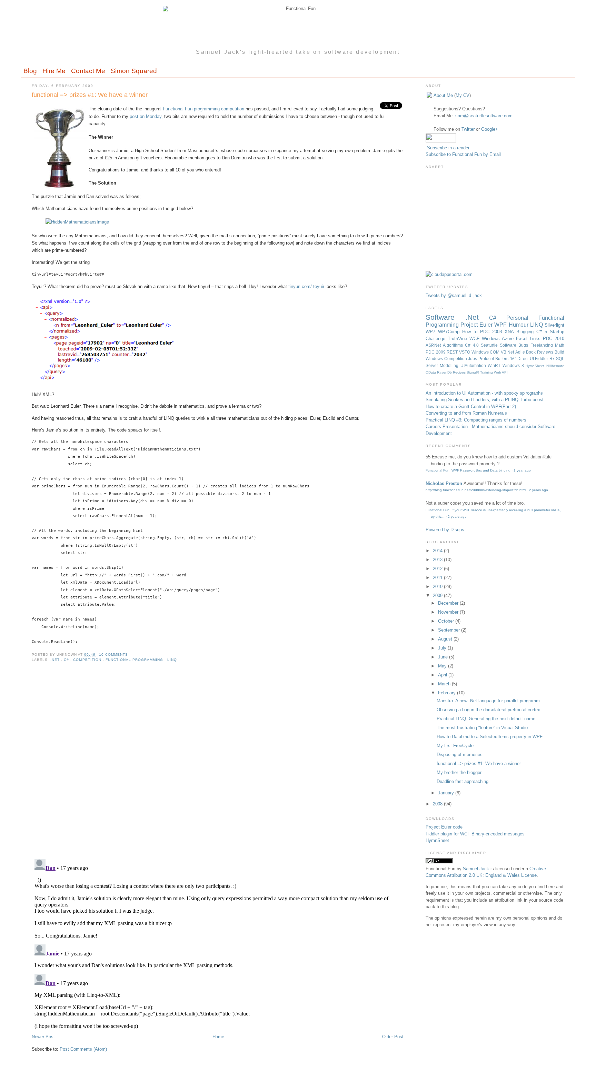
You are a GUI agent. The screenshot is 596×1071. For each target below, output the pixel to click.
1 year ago (522, 470)
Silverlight (554, 325)
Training (487, 372)
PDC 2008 (492, 331)
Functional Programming (135, 660)
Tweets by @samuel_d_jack (454, 295)
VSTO (465, 352)
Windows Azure (499, 338)
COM (495, 352)
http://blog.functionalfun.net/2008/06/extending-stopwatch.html (476, 490)
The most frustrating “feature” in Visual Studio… (484, 727)
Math (559, 345)
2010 (438, 586)
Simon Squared (134, 71)
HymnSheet (536, 366)
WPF (501, 325)
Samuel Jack (476, 868)
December (449, 603)
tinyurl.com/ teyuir (306, 286)
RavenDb (445, 372)
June (443, 657)
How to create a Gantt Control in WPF (463, 406)
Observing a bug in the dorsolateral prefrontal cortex (488, 709)
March (445, 683)
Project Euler (477, 325)
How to (471, 331)
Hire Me (54, 71)
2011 (438, 577)
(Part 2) (508, 406)
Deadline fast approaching (462, 781)
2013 (438, 559)
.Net (55, 660)
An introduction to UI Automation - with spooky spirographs (484, 393)
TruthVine (458, 338)
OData (431, 372)
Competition (87, 660)
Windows (480, 352)
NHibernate (555, 366)
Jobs (473, 358)
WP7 (432, 331)
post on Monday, (146, 116)
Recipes (460, 372)
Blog (30, 71)
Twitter (468, 129)
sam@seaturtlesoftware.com (484, 115)
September (449, 630)
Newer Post (43, 1036)
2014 (438, 550)
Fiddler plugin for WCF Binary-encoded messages (475, 833)
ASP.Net (434, 345)
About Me (443, 95)
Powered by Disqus (445, 529)
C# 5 (543, 331)
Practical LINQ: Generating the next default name (486, 718)
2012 (438, 568)
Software (445, 317)
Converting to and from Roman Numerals (466, 413)
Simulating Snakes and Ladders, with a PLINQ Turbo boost (485, 399)
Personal (522, 318)
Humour (519, 325)
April (443, 674)
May (443, 665)
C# (67, 660)
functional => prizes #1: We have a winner (90, 94)
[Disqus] (217, 764)
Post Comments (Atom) (83, 1049)
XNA (510, 331)
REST (453, 352)
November (449, 612)
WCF (475, 338)
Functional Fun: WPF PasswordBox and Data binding (468, 470)
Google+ (489, 129)
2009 (438, 595)
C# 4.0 (473, 345)
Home (218, 1036)
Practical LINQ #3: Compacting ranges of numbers (476, 420)
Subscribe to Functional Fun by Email (463, 154)
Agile (520, 352)
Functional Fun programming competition (203, 108)
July (443, 648)
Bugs (524, 345)
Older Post (393, 1036)
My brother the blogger (459, 772)
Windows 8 (514, 365)
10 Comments (113, 654)
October (446, 621)
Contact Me (88, 71)
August (446, 639)
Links (536, 338)
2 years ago (538, 490)
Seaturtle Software (500, 345)
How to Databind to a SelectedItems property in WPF (490, 736)
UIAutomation (474, 365)
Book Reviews (540, 352)
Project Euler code (444, 827)
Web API (501, 372)
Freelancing (542, 345)
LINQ (172, 660)
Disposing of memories (460, 754)
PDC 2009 (436, 352)
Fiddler (542, 358)
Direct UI (526, 358)
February (447, 692)
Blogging (526, 331)
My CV (462, 95)
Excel (523, 338)
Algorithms (454, 345)
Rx (552, 358)
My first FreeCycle (455, 745)
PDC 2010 (553, 338)
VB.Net (508, 352)
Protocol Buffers (494, 358)
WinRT (495, 365)
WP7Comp (450, 331)
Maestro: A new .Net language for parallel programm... (490, 700)
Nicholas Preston (444, 483)
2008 (438, 803)
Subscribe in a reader (448, 147)
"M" (513, 358)
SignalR (473, 372)
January (446, 792)
